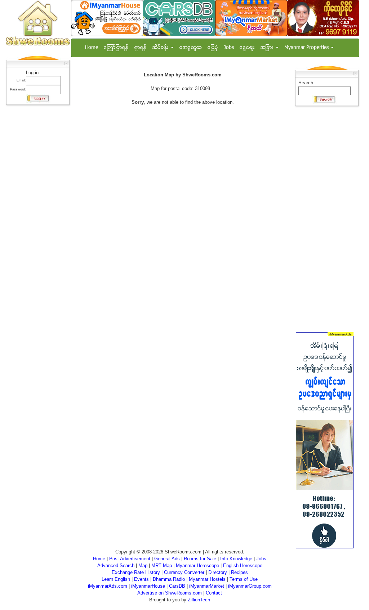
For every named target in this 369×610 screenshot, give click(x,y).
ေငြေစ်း (247, 48)
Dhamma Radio (169, 579)
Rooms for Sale (200, 558)
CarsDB (177, 586)
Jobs (229, 48)
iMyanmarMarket (206, 586)
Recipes (239, 572)
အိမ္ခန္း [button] (161, 48)
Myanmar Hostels (207, 579)
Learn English (116, 579)
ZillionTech (199, 599)
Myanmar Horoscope (197, 565)
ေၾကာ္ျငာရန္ (116, 48)
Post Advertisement (129, 558)
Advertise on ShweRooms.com (169, 593)
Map (142, 565)
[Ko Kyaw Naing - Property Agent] (323, 18)
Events (141, 579)
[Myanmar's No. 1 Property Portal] (107, 18)
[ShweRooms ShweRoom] (37, 23)
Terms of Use (244, 579)
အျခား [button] (268, 48)
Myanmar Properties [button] (307, 48)
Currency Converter (184, 572)
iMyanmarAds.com (107, 586)
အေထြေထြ (190, 48)
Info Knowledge (236, 558)
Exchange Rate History (136, 572)
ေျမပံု (213, 48)
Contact (214, 593)
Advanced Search (115, 565)
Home (91, 48)
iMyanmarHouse (148, 586)
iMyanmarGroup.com (250, 586)
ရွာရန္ (140, 48)
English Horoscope (242, 565)
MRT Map (161, 565)
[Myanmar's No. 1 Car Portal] (179, 18)
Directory (217, 572)
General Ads (167, 558)
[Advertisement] (36, 216)
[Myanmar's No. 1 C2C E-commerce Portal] (251, 18)
